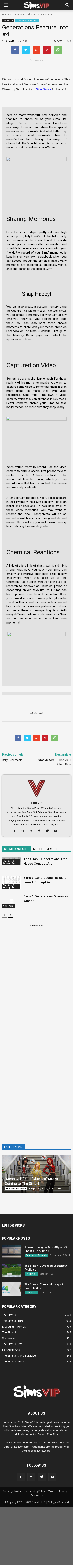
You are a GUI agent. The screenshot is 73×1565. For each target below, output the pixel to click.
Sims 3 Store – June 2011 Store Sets (54, 762)
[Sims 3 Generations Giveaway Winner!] (11, 901)
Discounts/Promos (14, 1326)
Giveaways (8, 905)
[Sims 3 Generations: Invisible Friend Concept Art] (11, 882)
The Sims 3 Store (13, 1321)
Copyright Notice (12, 1491)
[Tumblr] (40, 831)
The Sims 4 (31, 1274)
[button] (67, 5)
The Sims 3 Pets (12, 1344)
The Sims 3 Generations (27, 20)
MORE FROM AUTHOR (46, 849)
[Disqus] (36, 992)
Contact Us (37, 1495)
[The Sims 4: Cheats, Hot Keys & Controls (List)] (11, 1289)
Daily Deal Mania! (12, 760)
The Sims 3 (8, 20)
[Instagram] (32, 831)
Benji (32, 1188)
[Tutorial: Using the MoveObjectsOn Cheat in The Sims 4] (11, 1252)
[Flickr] (24, 831)
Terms (51, 1491)
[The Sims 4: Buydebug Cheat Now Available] (11, 1270)
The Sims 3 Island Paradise (19, 1355)
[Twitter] (49, 831)
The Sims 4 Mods (13, 1361)
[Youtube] (57, 831)
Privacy (63, 1491)
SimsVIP (9, 41)
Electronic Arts (11, 1350)
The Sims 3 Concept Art (9, 862)
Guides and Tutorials (36, 1255)
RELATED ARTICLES (16, 849)
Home (5, 14)
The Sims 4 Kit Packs (16, 1188)
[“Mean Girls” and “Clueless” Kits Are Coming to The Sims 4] (36, 1174)
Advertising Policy (35, 1491)
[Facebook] (16, 831)
